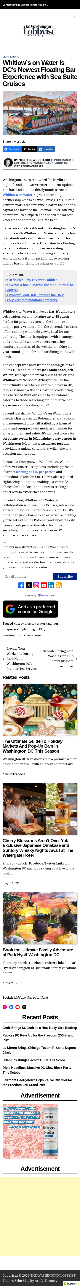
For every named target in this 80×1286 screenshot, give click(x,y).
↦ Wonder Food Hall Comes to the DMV (34, 295)
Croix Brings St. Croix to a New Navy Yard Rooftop (40, 1028)
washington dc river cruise (22, 635)
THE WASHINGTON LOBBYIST (53, 1275)
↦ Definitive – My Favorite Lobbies (31, 280)
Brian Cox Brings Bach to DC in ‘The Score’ (25, 4)
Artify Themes (45, 1280)
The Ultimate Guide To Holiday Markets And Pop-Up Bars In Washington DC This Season (32, 746)
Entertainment (11, 56)
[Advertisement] (40, 1216)
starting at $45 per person (35, 472)
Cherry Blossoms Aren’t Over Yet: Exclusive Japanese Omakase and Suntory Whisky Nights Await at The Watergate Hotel (38, 848)
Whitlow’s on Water (17, 195)
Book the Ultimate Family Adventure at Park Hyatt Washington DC (38, 952)
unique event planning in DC (23, 629)
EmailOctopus (48, 595)
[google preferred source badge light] (30, 616)
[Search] (74, 17)
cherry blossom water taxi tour (36, 623)
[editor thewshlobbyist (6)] (40, 171)
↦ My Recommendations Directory (31, 300)
